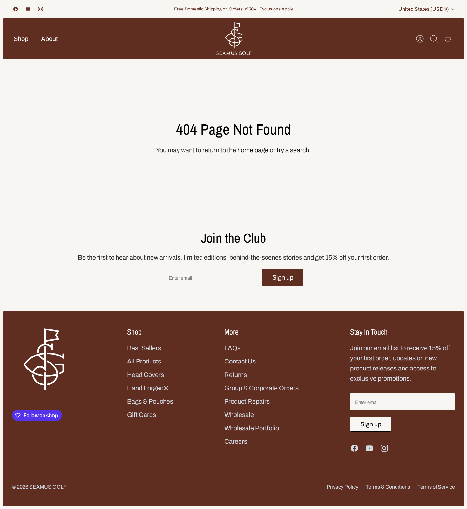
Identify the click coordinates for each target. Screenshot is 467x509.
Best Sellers (144, 347)
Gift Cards (141, 414)
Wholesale (239, 414)
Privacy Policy (342, 487)
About (49, 38)
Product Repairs (247, 401)
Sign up (282, 277)
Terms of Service (436, 487)
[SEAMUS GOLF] (234, 39)
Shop (21, 38)
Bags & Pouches (150, 401)
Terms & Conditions (388, 487)
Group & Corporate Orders (261, 387)
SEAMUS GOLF (47, 487)
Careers (235, 441)
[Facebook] (16, 9)
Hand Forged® (147, 387)
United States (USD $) (423, 9)
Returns (235, 374)
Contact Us (240, 361)
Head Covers (145, 374)
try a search (293, 149)
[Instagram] (40, 9)
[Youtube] (28, 9)
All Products (144, 361)
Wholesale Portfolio (251, 427)
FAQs (232, 347)
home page (252, 149)
